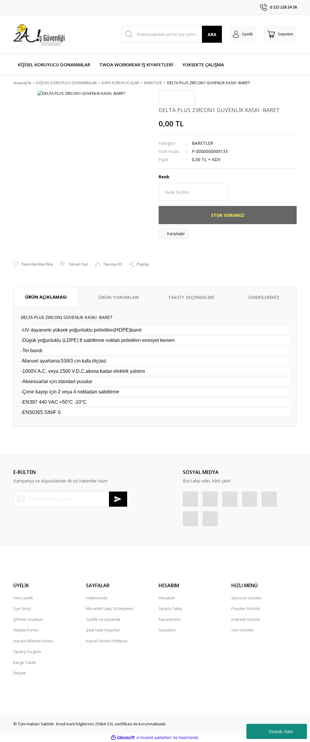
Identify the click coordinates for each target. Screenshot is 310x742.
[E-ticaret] (154, 738)
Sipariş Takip (170, 608)
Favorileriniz (170, 619)
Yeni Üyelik (23, 598)
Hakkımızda (96, 598)
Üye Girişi (22, 608)
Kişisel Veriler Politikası (107, 641)
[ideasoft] (123, 738)
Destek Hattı (281, 731)
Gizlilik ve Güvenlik (103, 619)
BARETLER (202, 143)
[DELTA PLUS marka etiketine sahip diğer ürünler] (177, 98)
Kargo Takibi (24, 662)
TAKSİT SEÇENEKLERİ (191, 297)
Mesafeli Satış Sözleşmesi (110, 608)
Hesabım (167, 598)
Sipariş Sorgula (27, 651)
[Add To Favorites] (33, 264)
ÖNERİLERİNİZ (263, 297)
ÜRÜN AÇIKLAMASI (46, 297)
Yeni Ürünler (242, 630)
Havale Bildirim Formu (33, 641)
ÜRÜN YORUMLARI (118, 297)
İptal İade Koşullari (103, 630)
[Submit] (118, 499)
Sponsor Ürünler (246, 598)
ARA (212, 34)
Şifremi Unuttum (28, 619)
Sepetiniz (167, 630)
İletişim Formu (25, 630)
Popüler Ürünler (246, 608)
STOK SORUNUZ (227, 215)
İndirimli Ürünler (246, 619)
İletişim (19, 673)
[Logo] (40, 34)
